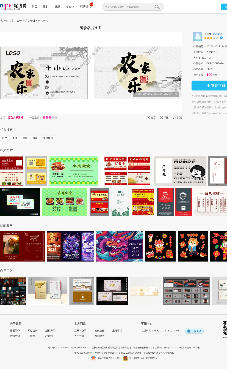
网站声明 (15, 336)
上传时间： (199, 52)
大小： (197, 57)
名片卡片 (43, 20)
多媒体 (70, 6)
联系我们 (50, 336)
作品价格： (199, 75)
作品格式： (199, 63)
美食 (14, 138)
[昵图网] (13, 7)
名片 (4, 138)
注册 (76, 330)
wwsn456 (218, 34)
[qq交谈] (194, 331)
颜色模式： (199, 69)
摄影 (57, 6)
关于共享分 (80, 336)
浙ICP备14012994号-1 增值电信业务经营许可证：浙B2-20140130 (104, 353)
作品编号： (199, 46)
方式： (3, 117)
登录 (83, 330)
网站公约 (33, 330)
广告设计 (30, 20)
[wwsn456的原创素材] (197, 36)
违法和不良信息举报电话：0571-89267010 (154, 353)
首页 (34, 6)
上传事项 (117, 330)
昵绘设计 (85, 6)
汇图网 (31, 336)
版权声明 (50, 330)
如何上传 (99, 330)
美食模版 (48, 138)
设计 (46, 6)
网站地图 (99, 336)
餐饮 (25, 138)
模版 (35, 138)
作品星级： (35, 117)
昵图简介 (15, 330)
